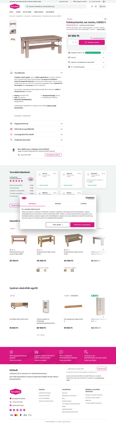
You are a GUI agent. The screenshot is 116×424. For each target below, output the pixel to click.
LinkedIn (24, 410)
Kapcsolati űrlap (63, 1)
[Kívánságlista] (96, 6)
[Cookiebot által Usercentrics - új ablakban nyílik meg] (86, 198)
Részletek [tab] (58, 203)
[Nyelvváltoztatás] (104, 1)
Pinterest (21, 410)
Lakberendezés (38, 12)
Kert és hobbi (27, 12)
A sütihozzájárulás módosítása (93, 403)
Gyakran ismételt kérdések (46, 401)
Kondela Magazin (66, 401)
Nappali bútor (20, 16)
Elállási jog (88, 400)
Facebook (11, 410)
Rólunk (64, 406)
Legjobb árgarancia (99, 38)
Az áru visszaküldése (44, 398)
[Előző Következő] (19, 239)
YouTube (17, 410)
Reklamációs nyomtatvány (69, 395)
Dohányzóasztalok (36, 16)
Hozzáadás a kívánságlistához (105, 19)
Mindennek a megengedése (82, 224)
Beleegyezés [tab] (32, 203)
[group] (41, 43)
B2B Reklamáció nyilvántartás (70, 412)
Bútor (11, 12)
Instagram (14, 410)
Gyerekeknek (50, 12)
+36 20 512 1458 (95, 1)
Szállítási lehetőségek (45, 393)
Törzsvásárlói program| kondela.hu (71, 403)
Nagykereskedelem (67, 409)
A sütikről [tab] (83, 203)
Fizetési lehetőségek (44, 395)
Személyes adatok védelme (92, 397)
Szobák (18, 12)
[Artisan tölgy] (38, 270)
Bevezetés (12, 16)
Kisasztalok (27, 16)
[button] (86, 52)
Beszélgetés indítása (81, 1)
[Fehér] (41, 270)
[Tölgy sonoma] (45, 270)
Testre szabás (57, 224)
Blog (63, 398)
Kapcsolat (64, 393)
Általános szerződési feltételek (93, 395)
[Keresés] (27, 6)
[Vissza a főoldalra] (15, 6)
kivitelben (91, 181)
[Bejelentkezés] (92, 6)
